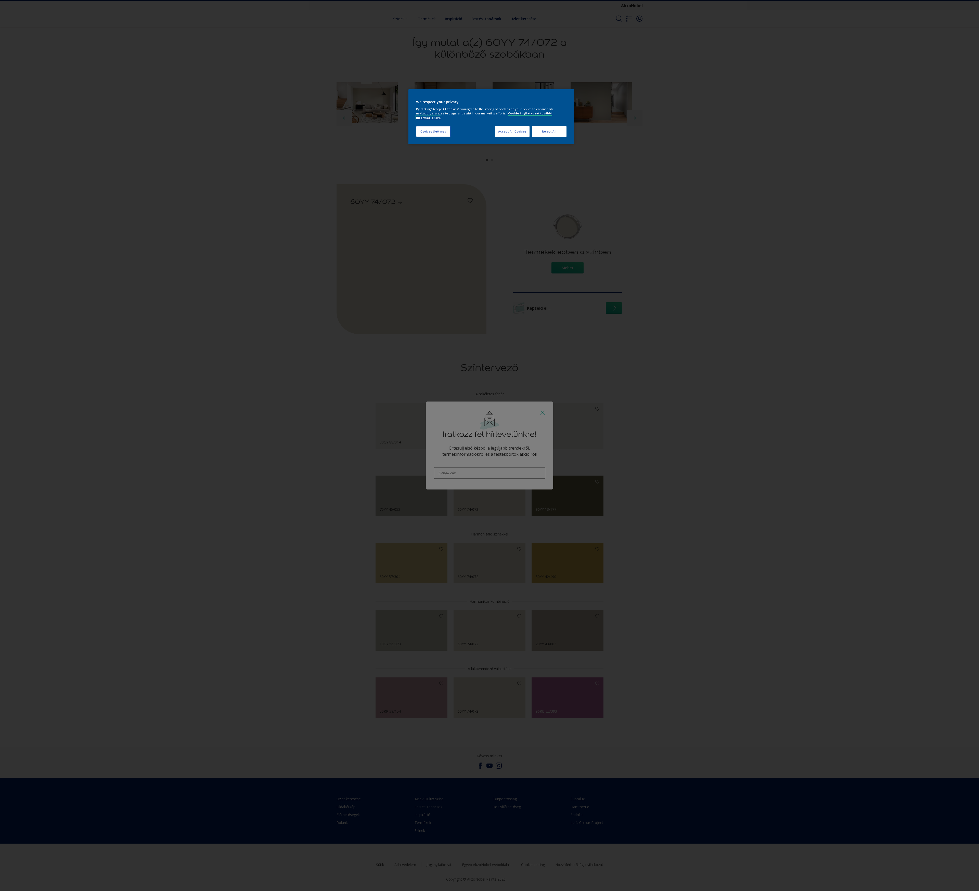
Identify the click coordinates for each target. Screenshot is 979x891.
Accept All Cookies (512, 131)
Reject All (549, 131)
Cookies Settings (433, 131)
